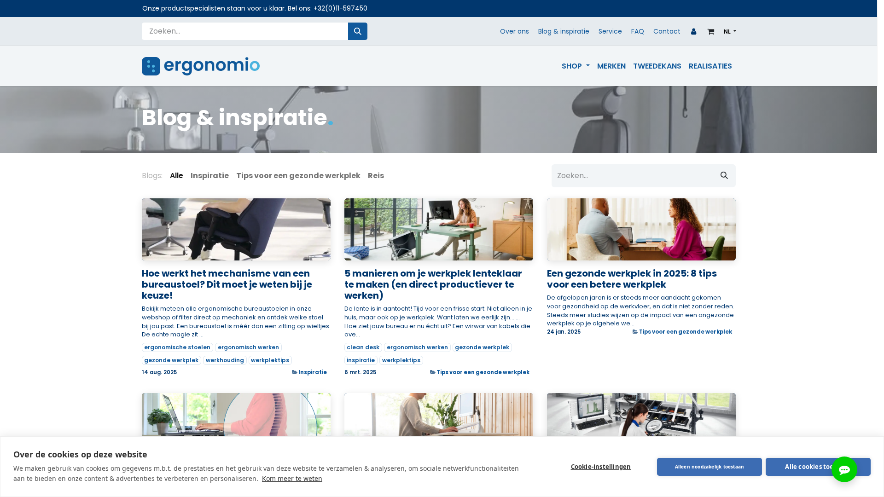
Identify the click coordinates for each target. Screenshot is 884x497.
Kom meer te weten (292, 478)
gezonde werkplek (171, 360)
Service (610, 31)
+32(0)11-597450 (340, 8)
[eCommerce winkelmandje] (711, 31)
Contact (666, 31)
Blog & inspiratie (563, 31)
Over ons (514, 31)
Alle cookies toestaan (818, 466)
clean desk (363, 347)
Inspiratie (312, 372)
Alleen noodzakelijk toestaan (709, 466)
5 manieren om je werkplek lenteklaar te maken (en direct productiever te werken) (433, 284)
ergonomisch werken (248, 347)
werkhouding (225, 360)
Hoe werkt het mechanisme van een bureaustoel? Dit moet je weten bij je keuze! (227, 284)
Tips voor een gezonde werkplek (482, 372)
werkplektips (270, 360)
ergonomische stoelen (177, 347)
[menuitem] (575, 66)
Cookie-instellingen (601, 466)
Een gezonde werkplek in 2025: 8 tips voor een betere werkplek (632, 279)
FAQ (637, 31)
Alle (176, 175)
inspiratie (361, 360)
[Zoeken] (357, 31)
